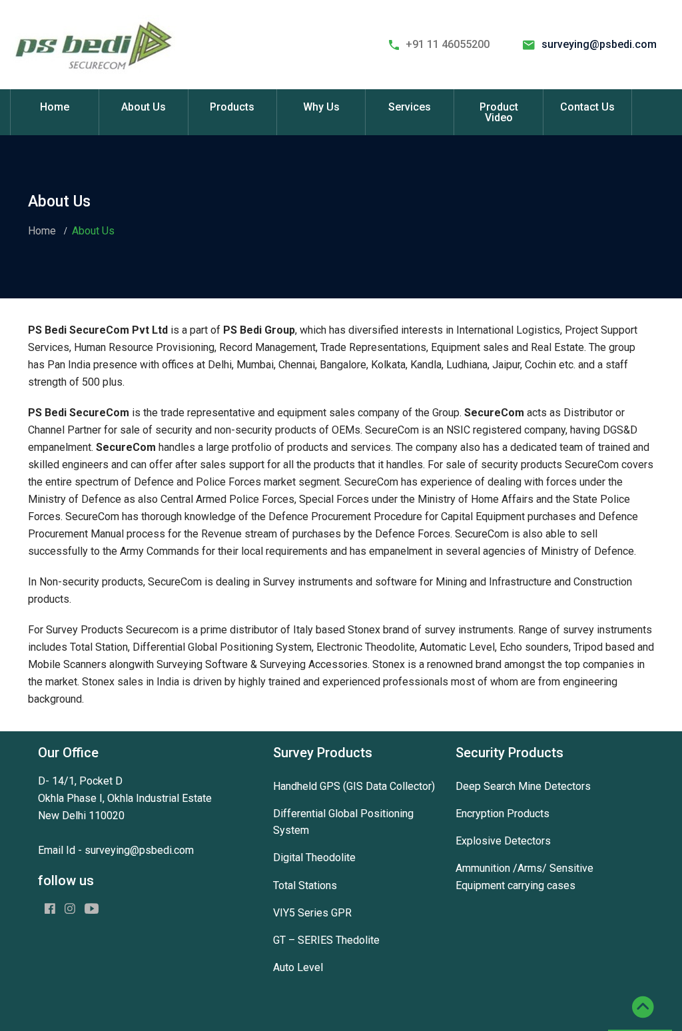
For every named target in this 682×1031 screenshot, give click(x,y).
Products (232, 107)
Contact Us (587, 107)
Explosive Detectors (503, 841)
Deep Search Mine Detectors (523, 786)
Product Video (499, 112)
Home (54, 107)
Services (409, 107)
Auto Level (298, 967)
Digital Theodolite (314, 857)
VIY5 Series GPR (312, 912)
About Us (143, 107)
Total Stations (305, 885)
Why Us (321, 107)
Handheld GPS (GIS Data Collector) (354, 786)
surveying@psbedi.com (599, 44)
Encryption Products (502, 813)
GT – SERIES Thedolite (326, 940)
